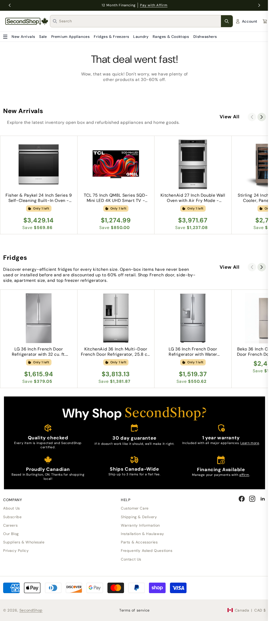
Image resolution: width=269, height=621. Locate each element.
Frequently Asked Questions (147, 550)
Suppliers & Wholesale (24, 542)
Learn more (249, 443)
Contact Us (131, 559)
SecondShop (31, 610)
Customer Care (135, 508)
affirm (244, 475)
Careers (10, 525)
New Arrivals (23, 36)
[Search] (227, 21)
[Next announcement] (259, 5)
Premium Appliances (70, 36)
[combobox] (140, 21)
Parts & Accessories (139, 542)
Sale (43, 36)
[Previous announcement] (9, 5)
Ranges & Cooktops (171, 36)
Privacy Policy (16, 550)
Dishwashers (205, 36)
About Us (11, 508)
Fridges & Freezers (111, 36)
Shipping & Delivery (139, 517)
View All (230, 117)
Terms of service (134, 610)
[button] (261, 117)
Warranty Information (140, 525)
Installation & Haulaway (142, 533)
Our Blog (11, 533)
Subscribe (12, 517)
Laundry (140, 36)
